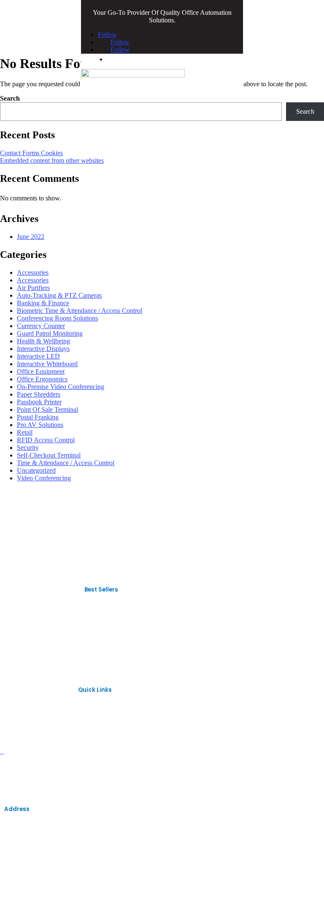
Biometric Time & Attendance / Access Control (79, 310)
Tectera (158, 904)
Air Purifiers (33, 287)
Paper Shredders (38, 394)
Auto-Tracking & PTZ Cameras (59, 295)
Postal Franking (38, 417)
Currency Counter (41, 325)
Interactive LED (38, 356)
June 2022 (30, 236)
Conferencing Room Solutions (57, 318)
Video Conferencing (44, 478)
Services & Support (30, 765)
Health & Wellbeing (43, 341)
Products (16, 724)
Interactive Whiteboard (47, 363)
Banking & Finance (43, 303)
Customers (19, 752)
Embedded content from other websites (52, 160)
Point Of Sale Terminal (47, 409)
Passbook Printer (39, 401)
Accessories (33, 272)
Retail (24, 432)
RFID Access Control (46, 440)
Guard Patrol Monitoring (50, 333)
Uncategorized (36, 470)
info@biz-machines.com (28, 855)
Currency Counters (30, 637)
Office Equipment (41, 371)
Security (28, 447)
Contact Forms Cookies (31, 152)
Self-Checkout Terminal (49, 455)
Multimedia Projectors (34, 651)
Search (10, 98)
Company (18, 738)
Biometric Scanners (31, 624)
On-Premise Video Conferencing (60, 386)
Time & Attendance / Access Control (65, 462)
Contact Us (19, 779)
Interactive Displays (43, 348)
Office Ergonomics (42, 379)
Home (12, 710)
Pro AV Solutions (40, 424)
